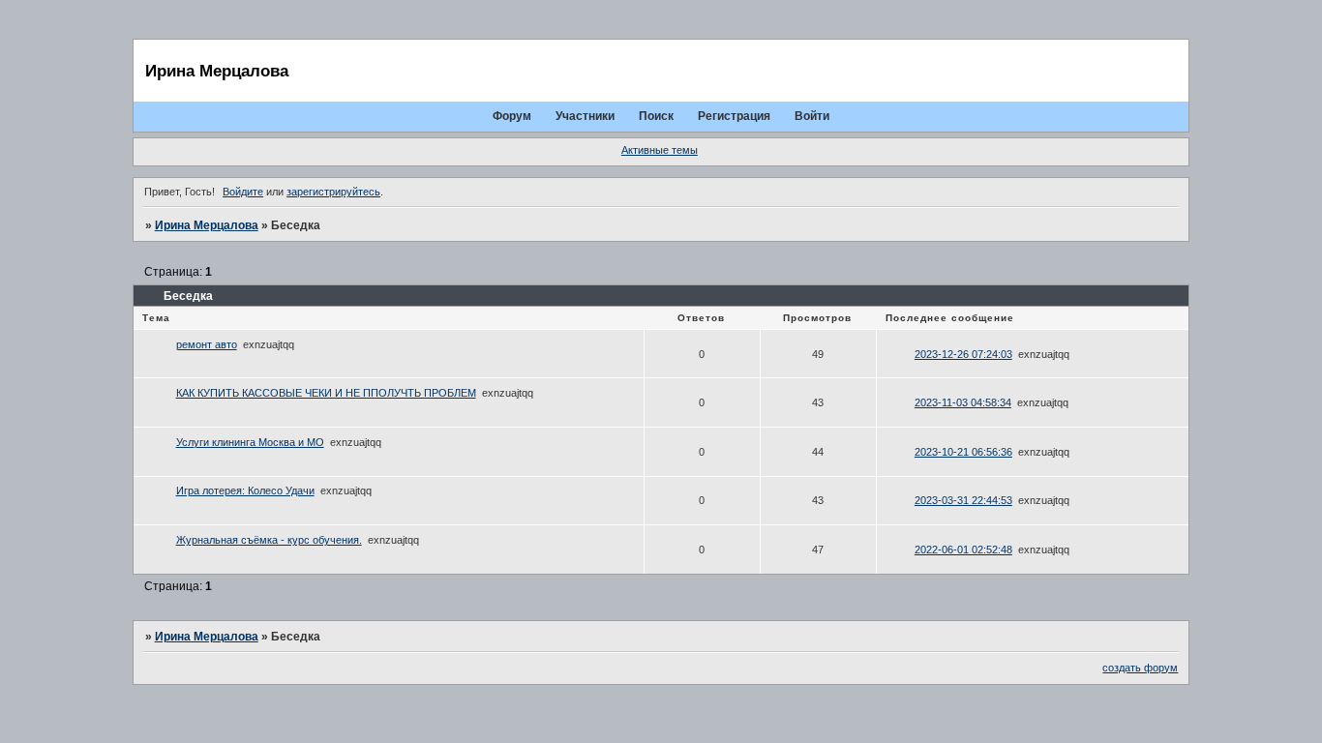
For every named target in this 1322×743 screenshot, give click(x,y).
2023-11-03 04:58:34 (963, 402)
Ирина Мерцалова (206, 225)
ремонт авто (206, 344)
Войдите (243, 191)
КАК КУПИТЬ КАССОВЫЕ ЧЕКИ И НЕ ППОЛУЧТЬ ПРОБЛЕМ (326, 393)
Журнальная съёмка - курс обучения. (269, 540)
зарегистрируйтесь (333, 191)
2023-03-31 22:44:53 (963, 500)
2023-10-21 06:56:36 (963, 452)
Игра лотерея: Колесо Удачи (245, 490)
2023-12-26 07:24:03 (963, 354)
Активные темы (659, 150)
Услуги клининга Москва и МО (250, 442)
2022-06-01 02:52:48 (963, 549)
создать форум (1140, 667)
